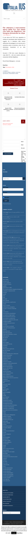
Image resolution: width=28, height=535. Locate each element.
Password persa (7, 203)
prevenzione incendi (8, 402)
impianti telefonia (7, 357)
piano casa (5, 398)
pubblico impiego (11, 72)
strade (4, 445)
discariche (5, 337)
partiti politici (6, 389)
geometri (5, 352)
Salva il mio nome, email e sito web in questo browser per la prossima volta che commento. (23, 157)
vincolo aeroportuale (8, 468)
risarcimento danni (13, 73)
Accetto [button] (14, 533)
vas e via (5, 463)
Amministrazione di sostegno (8, 492)
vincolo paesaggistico (8, 476)
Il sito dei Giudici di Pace (7, 499)
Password (5, 192)
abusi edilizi (5, 279)
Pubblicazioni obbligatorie (9, 414)
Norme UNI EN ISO (8, 368)
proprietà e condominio (8, 408)
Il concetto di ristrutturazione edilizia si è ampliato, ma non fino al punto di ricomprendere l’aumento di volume (19, 83)
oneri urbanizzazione (8, 373)
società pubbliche (7, 442)
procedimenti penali (7, 403)
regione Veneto (6, 423)
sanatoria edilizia (7, 427)
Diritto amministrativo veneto (10, 334)
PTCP (4, 411)
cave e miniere (6, 305)
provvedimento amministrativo (10, 410)
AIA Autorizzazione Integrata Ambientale (12, 289)
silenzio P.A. (6, 439)
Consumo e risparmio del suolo (10, 320)
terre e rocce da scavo (8, 448)
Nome (22, 141)
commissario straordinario (9, 313)
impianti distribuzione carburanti (10, 353)
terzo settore (6, 450)
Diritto (13, 67)
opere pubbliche (7, 374)
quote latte (5, 421)
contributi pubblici (7, 321)
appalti (4, 294)
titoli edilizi (5, 453)
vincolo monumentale (8, 474)
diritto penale (6, 336)
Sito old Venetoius (6, 503)
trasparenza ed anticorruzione (10, 456)
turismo (4, 460)
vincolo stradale (6, 477)
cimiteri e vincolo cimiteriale (9, 308)
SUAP (4, 447)
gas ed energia (6, 350)
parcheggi (5, 386)
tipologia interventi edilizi (8, 451)
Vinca (4, 466)
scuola (4, 432)
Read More (19, 533)
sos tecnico (5, 443)
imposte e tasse (7, 358)
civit (4, 310)
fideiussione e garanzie (8, 348)
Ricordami (6, 197)
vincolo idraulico (7, 471)
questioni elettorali (7, 418)
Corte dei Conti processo (9, 328)
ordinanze (5, 379)
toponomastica (6, 455)
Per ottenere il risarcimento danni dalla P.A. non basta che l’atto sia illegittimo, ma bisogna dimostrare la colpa (14, 30)
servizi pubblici (6, 437)
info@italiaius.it (7, 523)
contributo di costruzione (9, 323)
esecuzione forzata (7, 344)
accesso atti (6, 281)
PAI (4, 382)
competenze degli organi (9, 315)
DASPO (5, 329)
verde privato (6, 464)
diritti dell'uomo (6, 331)
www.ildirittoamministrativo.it (8, 505)
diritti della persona (7, 332)
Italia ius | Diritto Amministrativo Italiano (16, 521)
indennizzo (5, 360)
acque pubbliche (7, 283)
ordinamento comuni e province (10, 377)
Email (22, 144)
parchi (4, 387)
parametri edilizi (6, 384)
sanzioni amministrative (8, 431)
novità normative (7, 371)
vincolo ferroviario (7, 469)
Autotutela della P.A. (6, 497)
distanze (5, 339)
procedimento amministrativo (10, 405)
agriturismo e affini (7, 287)
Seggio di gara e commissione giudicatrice (9, 82)
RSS (14, 13)
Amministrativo (8, 67)
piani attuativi (6, 397)
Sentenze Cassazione (7, 501)
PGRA (4, 395)
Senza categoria (7, 434)
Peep (4, 394)
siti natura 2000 (6, 440)
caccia (4, 303)
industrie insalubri (7, 361)
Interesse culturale (7, 365)
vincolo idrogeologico (8, 472)
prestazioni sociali (7, 400)
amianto (5, 292)
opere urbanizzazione (8, 376)
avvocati (5, 299)
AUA (4, 297)
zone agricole (6, 479)
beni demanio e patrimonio (9, 302)
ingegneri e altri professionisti (10, 363)
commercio (5, 311)
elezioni (4, 340)
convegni (5, 324)
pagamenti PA (6, 381)
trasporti (5, 458)
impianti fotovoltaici (7, 355)
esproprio (5, 345)
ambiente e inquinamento (9, 291)
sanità (4, 429)
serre (4, 435)
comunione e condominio (9, 318)
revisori (4, 424)
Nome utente (5, 187)
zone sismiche (6, 480)
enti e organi (6, 342)
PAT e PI (5, 390)
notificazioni (6, 369)
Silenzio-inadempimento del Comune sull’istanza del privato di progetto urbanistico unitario (14, 232)
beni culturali (6, 300)
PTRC (4, 413)
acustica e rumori (7, 284)
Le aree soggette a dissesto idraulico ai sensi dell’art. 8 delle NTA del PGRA (12, 269)
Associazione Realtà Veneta (8, 494)
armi (4, 295)
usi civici (5, 461)
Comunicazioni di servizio (9, 316)
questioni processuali (8, 419)
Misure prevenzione (7, 366)
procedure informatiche (8, 406)
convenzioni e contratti (8, 326)
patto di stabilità (6, 392)
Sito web (23, 148)
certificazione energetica (9, 307)
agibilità (4, 286)
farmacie (5, 347)
